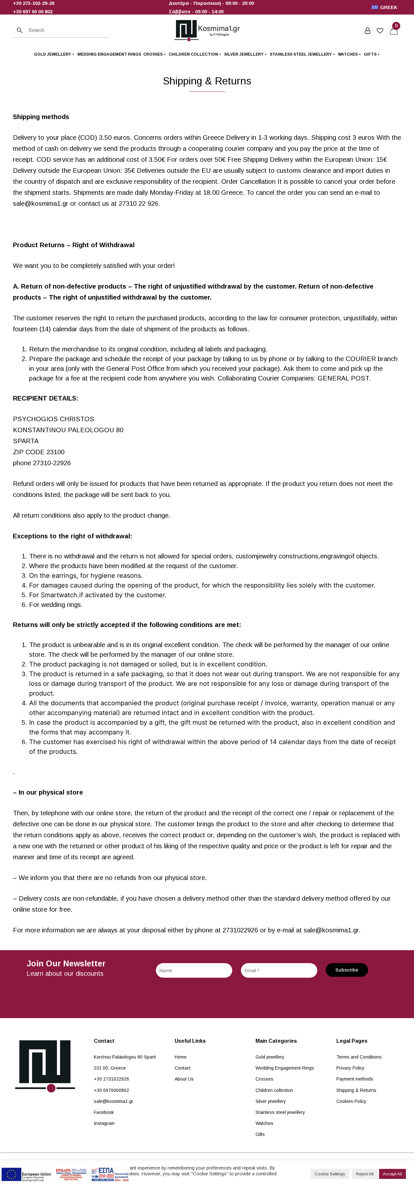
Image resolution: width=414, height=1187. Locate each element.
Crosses (153, 54)
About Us (184, 1079)
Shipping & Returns (356, 1090)
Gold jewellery (52, 54)
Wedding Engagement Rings (109, 54)
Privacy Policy (350, 1068)
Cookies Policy (351, 1101)
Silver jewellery (244, 54)
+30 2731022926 (111, 1079)
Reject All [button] (365, 1173)
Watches (348, 54)
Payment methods (354, 1079)
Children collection (193, 54)
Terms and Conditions (359, 1057)
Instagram (104, 1123)
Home (181, 1057)
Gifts (370, 54)
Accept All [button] (392, 1173)
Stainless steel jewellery (301, 54)
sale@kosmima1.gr (113, 1101)
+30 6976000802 (111, 1090)
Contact (183, 1068)
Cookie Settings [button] (330, 1173)
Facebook (104, 1112)
